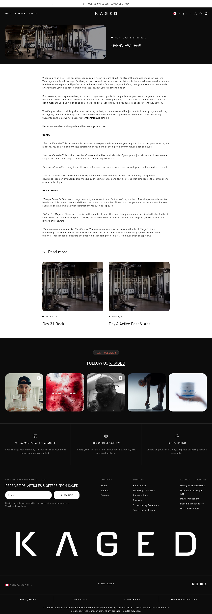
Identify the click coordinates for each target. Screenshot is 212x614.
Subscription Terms (144, 509)
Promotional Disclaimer (184, 599)
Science (20, 13)
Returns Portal (141, 495)
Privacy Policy (28, 599)
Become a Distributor (192, 503)
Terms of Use (79, 599)
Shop (8, 13)
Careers (105, 495)
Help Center (139, 485)
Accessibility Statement (146, 505)
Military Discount (189, 498)
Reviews (137, 500)
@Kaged (117, 363)
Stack (33, 13)
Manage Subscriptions (192, 485)
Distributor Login (190, 508)
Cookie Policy (132, 599)
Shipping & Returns (144, 490)
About (104, 485)
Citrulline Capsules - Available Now (106, 3)
